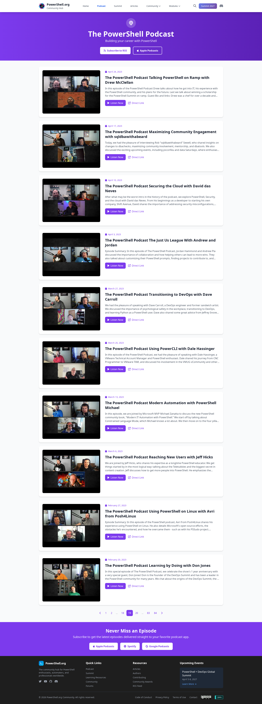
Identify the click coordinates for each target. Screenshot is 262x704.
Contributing (139, 677)
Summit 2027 (208, 6)
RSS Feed (137, 685)
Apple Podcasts (149, 50)
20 (136, 613)
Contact (193, 697)
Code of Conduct (143, 697)
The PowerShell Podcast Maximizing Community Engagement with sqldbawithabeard (160, 134)
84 (155, 613)
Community (152, 6)
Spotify (132, 646)
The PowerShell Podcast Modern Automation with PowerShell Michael (160, 405)
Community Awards (143, 681)
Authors (137, 673)
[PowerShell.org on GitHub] (50, 681)
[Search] (194, 6)
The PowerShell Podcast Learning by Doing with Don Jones (157, 565)
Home (86, 6)
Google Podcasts (159, 646)
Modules (173, 6)
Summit (118, 6)
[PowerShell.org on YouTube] (45, 681)
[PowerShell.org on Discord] (221, 6)
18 (122, 613)
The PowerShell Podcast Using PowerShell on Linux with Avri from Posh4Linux (159, 513)
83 (148, 613)
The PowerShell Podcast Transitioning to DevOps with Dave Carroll (158, 297)
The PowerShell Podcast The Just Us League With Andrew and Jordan (160, 242)
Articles (134, 6)
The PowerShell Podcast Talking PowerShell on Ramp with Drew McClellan (157, 80)
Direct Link (138, 103)
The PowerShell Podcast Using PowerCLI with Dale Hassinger (160, 348)
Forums (89, 685)
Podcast (101, 6)
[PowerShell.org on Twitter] (40, 681)
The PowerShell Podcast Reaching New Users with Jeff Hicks (159, 456)
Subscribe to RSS (117, 50)
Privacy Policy (162, 697)
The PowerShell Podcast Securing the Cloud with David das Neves (158, 188)
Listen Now (117, 103)
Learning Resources (96, 677)
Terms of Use (179, 697)
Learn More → (189, 683)
